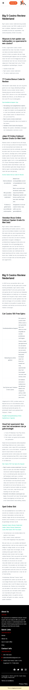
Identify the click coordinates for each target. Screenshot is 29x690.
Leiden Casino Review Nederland (11, 527)
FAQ (2, 645)
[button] (3, 3)
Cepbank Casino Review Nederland (12, 525)
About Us (4, 639)
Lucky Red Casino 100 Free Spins (11, 529)
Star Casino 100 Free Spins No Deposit (13, 464)
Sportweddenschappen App (10, 102)
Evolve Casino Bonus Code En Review (13, 174)
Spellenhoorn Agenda (8, 418)
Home (3, 635)
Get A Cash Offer (6, 642)
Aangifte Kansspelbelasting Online (11, 416)
